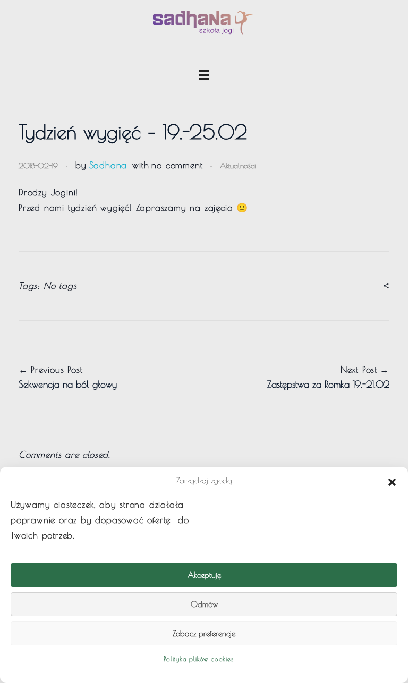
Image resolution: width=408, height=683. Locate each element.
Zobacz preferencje (204, 633)
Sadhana (108, 165)
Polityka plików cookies (198, 658)
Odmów (204, 604)
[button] (392, 480)
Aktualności (238, 165)
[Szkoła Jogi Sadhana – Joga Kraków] (204, 23)
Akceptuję (204, 574)
